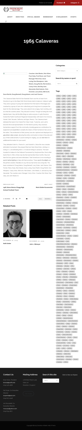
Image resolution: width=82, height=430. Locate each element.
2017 (63, 131)
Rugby (59, 301)
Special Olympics (61, 320)
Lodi (67, 241)
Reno (65, 296)
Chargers (74, 169)
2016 (58, 131)
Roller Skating (74, 298)
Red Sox (59, 296)
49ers (58, 95)
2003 (74, 120)
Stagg (68, 323)
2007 (74, 123)
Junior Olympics (61, 235)
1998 (69, 117)
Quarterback (60, 287)
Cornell (59, 183)
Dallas (58, 189)
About (9, 17)
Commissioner (61, 180)
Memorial (66, 252)
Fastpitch (73, 197)
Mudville (75, 260)
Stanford (74, 323)
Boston (59, 161)
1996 (58, 117)
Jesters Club (60, 233)
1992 (58, 115)
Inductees (20, 17)
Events (73, 17)
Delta (58, 191)
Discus (64, 191)
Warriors (67, 351)
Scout (67, 309)
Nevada (67, 266)
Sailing (73, 301)
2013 (63, 128)
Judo (67, 233)
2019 (74, 131)
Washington (74, 351)
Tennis (69, 337)
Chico (65, 172)
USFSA (69, 348)
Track (71, 340)
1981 (63, 106)
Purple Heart (73, 285)
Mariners (74, 244)
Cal (72, 164)
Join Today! (28, 393)
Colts (65, 178)
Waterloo (59, 353)
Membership (48, 17)
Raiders (59, 290)
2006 (69, 123)
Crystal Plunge (71, 186)
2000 (58, 120)
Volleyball (59, 351)
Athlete (59, 145)
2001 (63, 120)
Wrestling (68, 359)
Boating (59, 159)
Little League (60, 241)
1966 (69, 95)
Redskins (72, 293)
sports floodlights (43, 160)
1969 (63, 98)
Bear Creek (60, 153)
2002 (69, 120)
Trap (74, 342)
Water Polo (67, 353)
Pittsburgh (72, 279)
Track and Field (61, 342)
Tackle (75, 329)
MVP (66, 263)
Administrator (70, 137)
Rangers (59, 293)
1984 (58, 109)
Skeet (58, 315)
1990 (69, 112)
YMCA (65, 362)
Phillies (59, 279)
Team (58, 334)
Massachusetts (68, 249)
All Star (68, 139)
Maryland (59, 249)
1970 (69, 98)
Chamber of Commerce (63, 169)
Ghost (74, 208)
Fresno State (60, 208)
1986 (69, 109)
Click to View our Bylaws (70, 375)
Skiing (64, 315)
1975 (74, 101)
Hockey (68, 219)
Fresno (72, 205)
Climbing (67, 175)
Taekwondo (60, 331)
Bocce (74, 159)
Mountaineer (67, 260)
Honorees (59, 222)
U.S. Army (66, 345)
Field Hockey (60, 202)
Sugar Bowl (60, 329)
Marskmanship (61, 246)
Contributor (70, 180)
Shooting (65, 312)
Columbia (71, 178)
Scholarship (60, 309)
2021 (58, 134)
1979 (74, 104)
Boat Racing (67, 159)
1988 (58, 112)
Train (69, 342)
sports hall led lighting (9, 160)
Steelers (65, 326)
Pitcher (65, 279)
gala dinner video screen (10, 135)
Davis (64, 189)
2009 (63, 126)
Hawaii (59, 216)
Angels (74, 139)
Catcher (74, 167)
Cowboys (66, 183)
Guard (69, 211)
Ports (58, 285)
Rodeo (66, 298)
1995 (74, 115)
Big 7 (64, 156)
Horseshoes (70, 224)
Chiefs (71, 172)
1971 (74, 98)
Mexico (59, 257)
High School (60, 219)
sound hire (16, 130)
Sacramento (66, 301)
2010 (69, 126)
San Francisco (68, 304)
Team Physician (61, 337)
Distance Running (73, 191)
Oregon (59, 274)
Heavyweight (66, 216)
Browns (59, 164)
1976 (58, 104)
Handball (66, 213)
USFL (63, 348)
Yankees (59, 362)
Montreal (59, 260)
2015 (74, 128)
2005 (63, 123)
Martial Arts (70, 246)
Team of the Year (67, 334)
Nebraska (59, 266)
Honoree (74, 219)
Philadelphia (73, 277)
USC (58, 348)
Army (71, 142)
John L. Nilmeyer (34, 244)
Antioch (59, 142)
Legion (75, 235)
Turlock (59, 345)
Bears (67, 153)
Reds (65, 293)
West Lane (69, 356)
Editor (70, 194)
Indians (74, 227)
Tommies (65, 340)
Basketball (66, 150)
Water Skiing (60, 356)
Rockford (59, 298)
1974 (69, 101)
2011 (74, 126)
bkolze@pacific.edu (9, 382)
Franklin (66, 205)
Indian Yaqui (60, 230)
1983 (74, 106)
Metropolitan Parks (71, 255)
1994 (69, 115)
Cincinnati (59, 175)
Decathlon (71, 189)
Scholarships (61, 17)
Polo (76, 282)
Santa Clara (68, 307)
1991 (74, 112)
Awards (70, 148)
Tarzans (68, 331)
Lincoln (67, 238)
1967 (74, 95)
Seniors (73, 309)
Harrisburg (74, 213)
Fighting (68, 202)
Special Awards (33, 17)
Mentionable (60, 255)
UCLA (72, 345)
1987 (74, 109)
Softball (59, 318)
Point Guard (60, 282)
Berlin (58, 156)
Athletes (65, 145)
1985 (63, 109)
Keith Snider (7, 243)
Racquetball (69, 287)
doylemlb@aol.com (9, 395)
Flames (75, 202)
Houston (59, 227)
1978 (69, 104)
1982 (69, 106)
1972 (58, 101)
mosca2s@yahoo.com (10, 408)
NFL (72, 266)
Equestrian (60, 197)
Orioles (65, 274)
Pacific (59, 277)
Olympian (64, 271)
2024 (74, 134)
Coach (73, 175)
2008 (58, 126)
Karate (69, 235)
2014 (69, 128)
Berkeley (73, 153)
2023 (40, 198)
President (65, 285)
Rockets (72, 296)
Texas (75, 337)
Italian (74, 230)
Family (67, 197)
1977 (63, 104)
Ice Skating (67, 227)
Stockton (71, 326)
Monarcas (73, 257)
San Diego (60, 304)
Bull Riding (66, 164)
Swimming (68, 329)
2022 (63, 134)
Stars (58, 326)
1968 (58, 98)
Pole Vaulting (69, 282)
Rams (65, 290)
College (59, 178)
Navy (71, 263)
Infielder (68, 230)
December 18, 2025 (10, 240)
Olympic (72, 271)
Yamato (76, 359)
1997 (63, 117)
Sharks (59, 312)
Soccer (70, 315)
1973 (63, 101)
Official (73, 268)
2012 (58, 128)
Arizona (66, 142)
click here (45, 137)
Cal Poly (59, 167)
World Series (60, 359)
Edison (64, 194)
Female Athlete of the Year (64, 200)
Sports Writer (60, 323)
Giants (59, 211)
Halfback (59, 213)
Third (58, 340)
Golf (64, 211)
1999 (74, 117)
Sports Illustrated (73, 320)
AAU (63, 137)
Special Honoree (68, 318)
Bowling (65, 161)
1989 (63, 112)
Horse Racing (60, 224)
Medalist (59, 252)
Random (71, 290)
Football (59, 205)
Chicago (59, 172)
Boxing (71, 161)
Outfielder (72, 274)
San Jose (59, 307)
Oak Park (66, 268)
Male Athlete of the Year (63, 244)
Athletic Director (61, 148)
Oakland (59, 268)
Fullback (68, 208)
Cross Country (61, 186)
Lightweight (60, 238)
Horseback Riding (69, 222)
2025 (58, 137)
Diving (58, 194)
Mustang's (59, 263)
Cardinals (66, 167)
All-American (60, 139)
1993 (63, 115)
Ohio (58, 271)
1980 (58, 106)
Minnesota (66, 257)
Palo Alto (65, 277)
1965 (64, 95)
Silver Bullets (74, 312)
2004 (58, 123)
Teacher (74, 331)
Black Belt (70, 156)
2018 (69, 131)
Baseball (48, 198)
